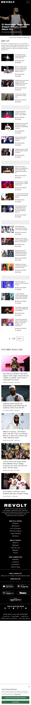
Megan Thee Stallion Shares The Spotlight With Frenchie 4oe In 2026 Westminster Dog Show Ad (21, 169)
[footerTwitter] (21, 609)
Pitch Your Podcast (15, 531)
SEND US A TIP (15, 579)
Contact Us (15, 562)
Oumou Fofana (8, 410)
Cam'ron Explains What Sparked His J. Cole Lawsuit (21, 139)
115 (13, 339)
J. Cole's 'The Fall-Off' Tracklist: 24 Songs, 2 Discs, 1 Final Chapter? (21, 113)
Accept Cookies (15, 702)
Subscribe (15, 559)
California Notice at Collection (9, 618)
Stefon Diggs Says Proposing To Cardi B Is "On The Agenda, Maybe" (21, 228)
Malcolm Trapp (21, 88)
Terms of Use (6, 616)
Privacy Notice (15, 616)
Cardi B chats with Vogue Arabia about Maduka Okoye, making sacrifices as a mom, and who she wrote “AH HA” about (15, 465)
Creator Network (15, 533)
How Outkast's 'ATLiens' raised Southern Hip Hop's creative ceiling (15, 493)
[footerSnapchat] (13, 609)
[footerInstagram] (5, 609)
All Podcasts (15, 526)
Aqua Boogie (8, 32)
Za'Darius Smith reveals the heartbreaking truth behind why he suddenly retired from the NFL (15, 406)
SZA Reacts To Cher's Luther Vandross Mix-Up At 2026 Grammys (21, 266)
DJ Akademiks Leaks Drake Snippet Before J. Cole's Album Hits (21, 56)
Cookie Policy (24, 616)
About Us (15, 543)
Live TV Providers (15, 528)
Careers (15, 553)
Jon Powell (7, 496)
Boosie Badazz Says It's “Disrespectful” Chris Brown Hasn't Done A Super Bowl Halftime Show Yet (21, 209)
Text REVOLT (15, 564)
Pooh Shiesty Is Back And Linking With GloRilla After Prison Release (21, 309)
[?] (7, 57)
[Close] (29, 686)
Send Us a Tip (15, 548)
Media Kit (15, 550)
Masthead (15, 545)
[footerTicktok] (9, 609)
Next (19, 339)
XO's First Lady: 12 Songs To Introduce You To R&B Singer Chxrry (21, 183)
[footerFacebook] (17, 609)
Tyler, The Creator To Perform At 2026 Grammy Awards (21, 283)
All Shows (15, 523)
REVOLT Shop (15, 567)
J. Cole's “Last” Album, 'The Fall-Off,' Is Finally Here (20, 95)
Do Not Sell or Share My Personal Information (15, 697)
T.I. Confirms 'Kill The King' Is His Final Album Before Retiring (21, 195)
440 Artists (15, 536)
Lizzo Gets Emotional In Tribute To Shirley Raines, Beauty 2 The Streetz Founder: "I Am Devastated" (21, 322)
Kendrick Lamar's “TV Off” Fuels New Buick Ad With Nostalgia (21, 151)
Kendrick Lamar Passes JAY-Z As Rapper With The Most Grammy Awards (21, 240)
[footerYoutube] (25, 609)
